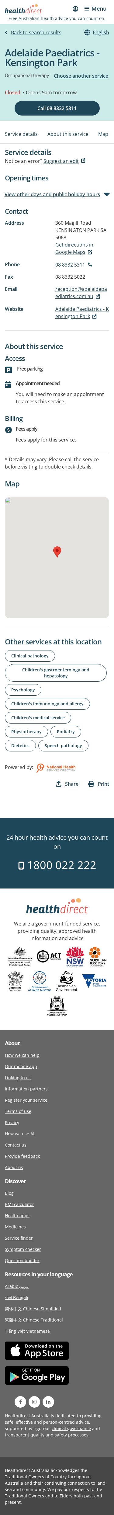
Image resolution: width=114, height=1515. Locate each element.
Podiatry (66, 731)
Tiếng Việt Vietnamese (27, 1331)
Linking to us (18, 1077)
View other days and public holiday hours (52, 194)
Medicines (15, 1227)
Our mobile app (21, 1066)
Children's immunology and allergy (47, 704)
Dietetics (20, 745)
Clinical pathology (30, 656)
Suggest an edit (61, 161)
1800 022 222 (60, 865)
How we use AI (19, 1134)
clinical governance (71, 1428)
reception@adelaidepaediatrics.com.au (81, 293)
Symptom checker (23, 1249)
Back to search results (36, 32)
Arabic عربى (17, 1286)
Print (103, 784)
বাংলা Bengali (16, 1297)
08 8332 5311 (70, 264)
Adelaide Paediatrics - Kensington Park (82, 313)
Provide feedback (22, 1156)
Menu (99, 8)
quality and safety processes (59, 1435)
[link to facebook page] (20, 1402)
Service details (21, 134)
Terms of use (18, 1111)
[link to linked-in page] (48, 1402)
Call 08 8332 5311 (57, 108)
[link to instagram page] (34, 1402)
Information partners (26, 1089)
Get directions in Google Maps (74, 248)
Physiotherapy (26, 731)
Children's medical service (38, 718)
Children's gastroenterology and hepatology (55, 673)
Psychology (23, 690)
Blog (9, 1193)
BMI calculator (19, 1204)
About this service (67, 134)
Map (103, 134)
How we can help (22, 1055)
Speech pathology (63, 745)
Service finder (19, 1238)
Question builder (22, 1260)
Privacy (12, 1122)
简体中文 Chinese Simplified (33, 1309)
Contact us (15, 1145)
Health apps (17, 1215)
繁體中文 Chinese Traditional (34, 1320)
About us (14, 1167)
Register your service (26, 1100)
